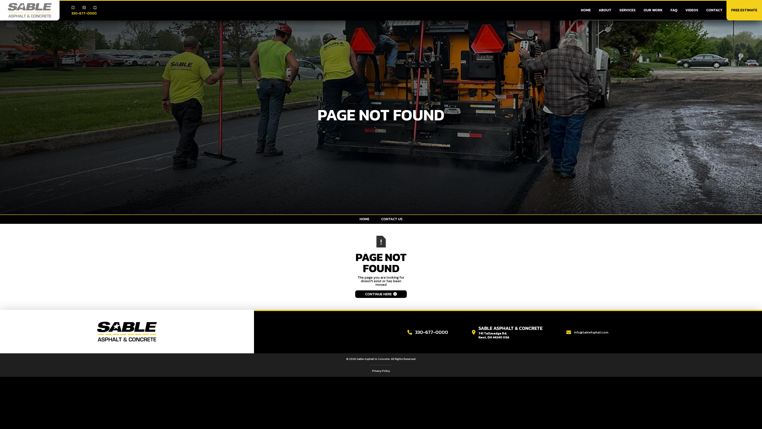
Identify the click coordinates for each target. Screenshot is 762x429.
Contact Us (391, 219)
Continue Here (381, 294)
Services (627, 10)
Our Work (653, 10)
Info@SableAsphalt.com (591, 332)
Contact (714, 10)
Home (586, 10)
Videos (691, 10)
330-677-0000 (84, 13)
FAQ (674, 10)
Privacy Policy (381, 371)
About (605, 10)
